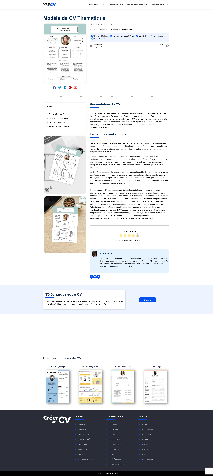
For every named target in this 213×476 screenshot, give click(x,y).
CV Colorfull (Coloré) (90, 367)
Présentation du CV (57, 114)
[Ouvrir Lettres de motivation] (146, 4)
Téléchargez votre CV (58, 122)
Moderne (116, 29)
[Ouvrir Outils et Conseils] (167, 4)
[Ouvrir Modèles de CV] (103, 4)
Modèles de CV (104, 29)
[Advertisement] (129, 65)
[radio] (121, 236)
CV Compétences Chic (122, 367)
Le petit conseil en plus (58, 118)
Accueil (93, 29)
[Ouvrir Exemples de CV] (123, 4)
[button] (54, 87)
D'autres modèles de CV (59, 127)
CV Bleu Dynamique (58, 367)
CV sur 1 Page (155, 367)
